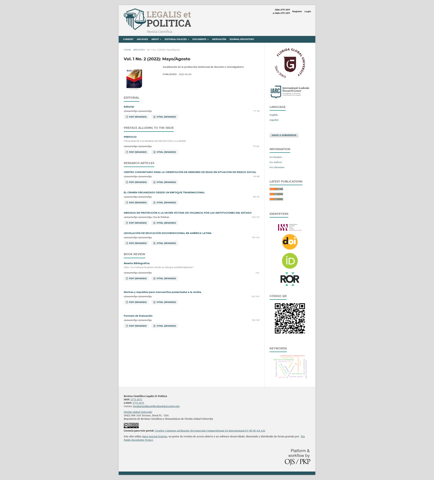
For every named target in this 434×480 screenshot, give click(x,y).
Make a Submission (284, 135)
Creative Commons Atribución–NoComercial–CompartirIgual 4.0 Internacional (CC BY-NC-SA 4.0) (210, 430)
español (274, 119)
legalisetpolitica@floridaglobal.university (156, 406)
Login (307, 11)
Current (128, 39)
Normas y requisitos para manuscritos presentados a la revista (162, 292)
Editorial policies (176, 39)
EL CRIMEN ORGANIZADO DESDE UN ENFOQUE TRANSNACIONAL (164, 192)
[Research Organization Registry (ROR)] (290, 287)
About (155, 39)
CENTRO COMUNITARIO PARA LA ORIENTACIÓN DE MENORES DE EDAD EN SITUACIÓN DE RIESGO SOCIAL (190, 172)
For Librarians (277, 167)
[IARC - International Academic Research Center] (290, 98)
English (274, 114)
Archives (142, 39)
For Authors (276, 162)
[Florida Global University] (290, 77)
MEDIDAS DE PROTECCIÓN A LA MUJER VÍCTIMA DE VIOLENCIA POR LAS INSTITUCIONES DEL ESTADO (188, 212)
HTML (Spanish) (166, 116)
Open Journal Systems (154, 436)
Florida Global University (138, 412)
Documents (199, 39)
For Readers (276, 157)
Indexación (219, 39)
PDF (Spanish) (137, 116)
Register (297, 11)
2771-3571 (136, 399)
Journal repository (242, 39)
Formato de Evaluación (138, 315)
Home (127, 49)
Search (303, 39)
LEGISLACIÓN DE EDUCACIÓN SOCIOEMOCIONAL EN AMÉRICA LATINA (168, 233)
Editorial (129, 106)
